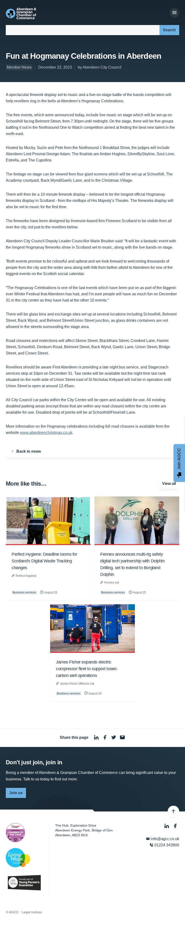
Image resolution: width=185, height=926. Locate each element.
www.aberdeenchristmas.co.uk (46, 433)
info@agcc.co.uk (164, 839)
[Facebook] (175, 826)
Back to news (28, 451)
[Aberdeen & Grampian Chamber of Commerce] (21, 13)
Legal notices (32, 912)
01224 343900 (166, 845)
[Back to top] (173, 812)
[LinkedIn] (167, 826)
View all (169, 484)
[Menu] (174, 13)
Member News (19, 67)
